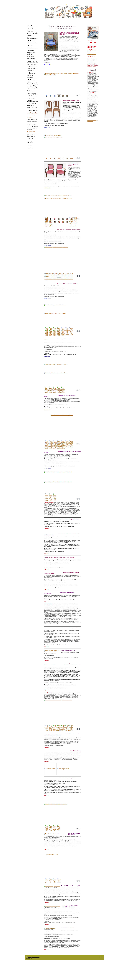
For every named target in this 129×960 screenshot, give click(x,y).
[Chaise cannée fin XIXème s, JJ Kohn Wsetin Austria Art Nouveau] (62, 483)
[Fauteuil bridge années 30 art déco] (55, 834)
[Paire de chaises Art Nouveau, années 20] (62, 143)
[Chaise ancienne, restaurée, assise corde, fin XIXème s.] (62, 260)
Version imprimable (31, 957)
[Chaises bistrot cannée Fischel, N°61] (52, 906)
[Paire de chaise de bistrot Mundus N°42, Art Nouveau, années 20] (62, 714)
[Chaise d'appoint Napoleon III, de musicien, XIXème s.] (62, 375)
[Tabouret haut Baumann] (52, 928)
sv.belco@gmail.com (91, 54)
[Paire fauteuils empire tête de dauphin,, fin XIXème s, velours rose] (62, 203)
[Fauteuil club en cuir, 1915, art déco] (52, 886)
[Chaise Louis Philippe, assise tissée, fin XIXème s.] (62, 316)
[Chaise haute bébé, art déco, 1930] (52, 650)
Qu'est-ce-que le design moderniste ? (92, 121)
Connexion (101, 956)
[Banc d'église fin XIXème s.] (50, 769)
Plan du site (37, 957)
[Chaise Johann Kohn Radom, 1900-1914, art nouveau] (62, 817)
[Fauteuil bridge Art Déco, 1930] (62, 865)
